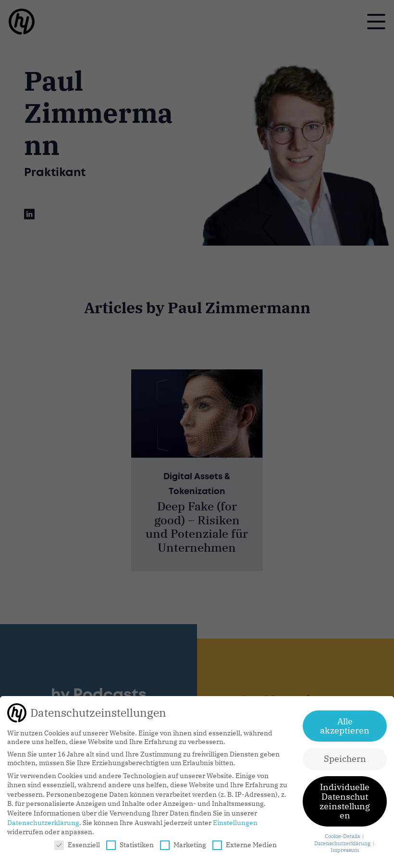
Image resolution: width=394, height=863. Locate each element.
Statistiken (137, 844)
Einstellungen (235, 822)
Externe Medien (251, 844)
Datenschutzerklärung (43, 822)
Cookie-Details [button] (343, 836)
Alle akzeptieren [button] (344, 726)
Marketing (189, 844)
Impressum (345, 850)
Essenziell (84, 844)
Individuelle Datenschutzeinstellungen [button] (345, 801)
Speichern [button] (345, 758)
